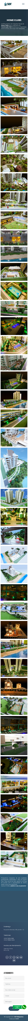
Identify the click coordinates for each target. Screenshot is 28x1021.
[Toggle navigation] (23, 4)
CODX (17, 1019)
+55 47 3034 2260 (9, 938)
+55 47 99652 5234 (9, 940)
